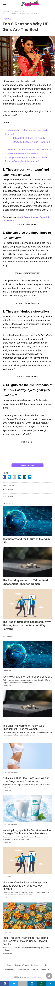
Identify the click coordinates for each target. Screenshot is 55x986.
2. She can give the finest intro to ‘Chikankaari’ (28, 149)
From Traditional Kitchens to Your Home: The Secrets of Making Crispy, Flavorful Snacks (26, 941)
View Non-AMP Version (34, 977)
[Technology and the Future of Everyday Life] (27, 521)
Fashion (6, 720)
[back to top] (49, 976)
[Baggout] (29, 4)
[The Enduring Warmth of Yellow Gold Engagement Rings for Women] (27, 562)
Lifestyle (18, 11)
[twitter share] (9, 477)
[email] (23, 983)
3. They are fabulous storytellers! (21, 153)
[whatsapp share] (24, 477)
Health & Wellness (11, 772)
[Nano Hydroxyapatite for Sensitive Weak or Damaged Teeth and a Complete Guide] (27, 808)
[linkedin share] (19, 477)
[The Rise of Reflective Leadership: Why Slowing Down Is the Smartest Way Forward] (27, 604)
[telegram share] (29, 477)
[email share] (14, 477)
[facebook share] (4, 477)
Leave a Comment (28, 465)
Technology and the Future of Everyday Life (27, 676)
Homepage (7, 11)
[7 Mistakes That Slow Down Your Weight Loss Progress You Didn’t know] (27, 756)
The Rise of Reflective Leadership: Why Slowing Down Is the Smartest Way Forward (27, 625)
